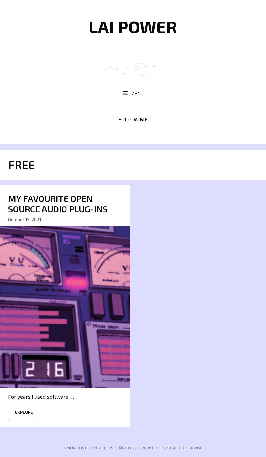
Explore (24, 412)
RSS (112, 447)
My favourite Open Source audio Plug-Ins (58, 203)
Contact (98, 447)
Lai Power (133, 26)
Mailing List (75, 447)
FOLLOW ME (133, 119)
